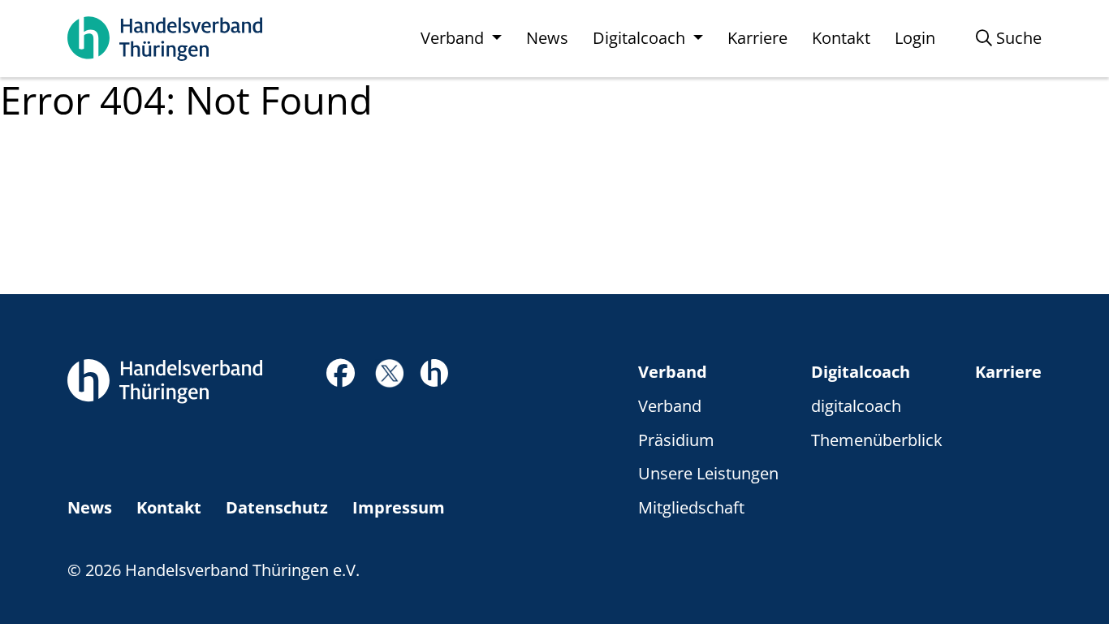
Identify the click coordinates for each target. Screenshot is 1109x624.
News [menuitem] (547, 38)
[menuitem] (1009, 38)
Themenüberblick (877, 440)
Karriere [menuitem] (757, 38)
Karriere (1008, 372)
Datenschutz (277, 507)
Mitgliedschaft (691, 507)
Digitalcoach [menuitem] (641, 38)
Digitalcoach (860, 372)
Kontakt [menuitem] (841, 38)
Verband (672, 372)
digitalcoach (856, 406)
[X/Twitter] (389, 372)
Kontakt (168, 507)
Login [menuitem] (915, 38)
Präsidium (676, 440)
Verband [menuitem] (454, 38)
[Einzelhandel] (434, 371)
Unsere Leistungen (708, 473)
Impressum (398, 507)
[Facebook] (341, 377)
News (89, 507)
